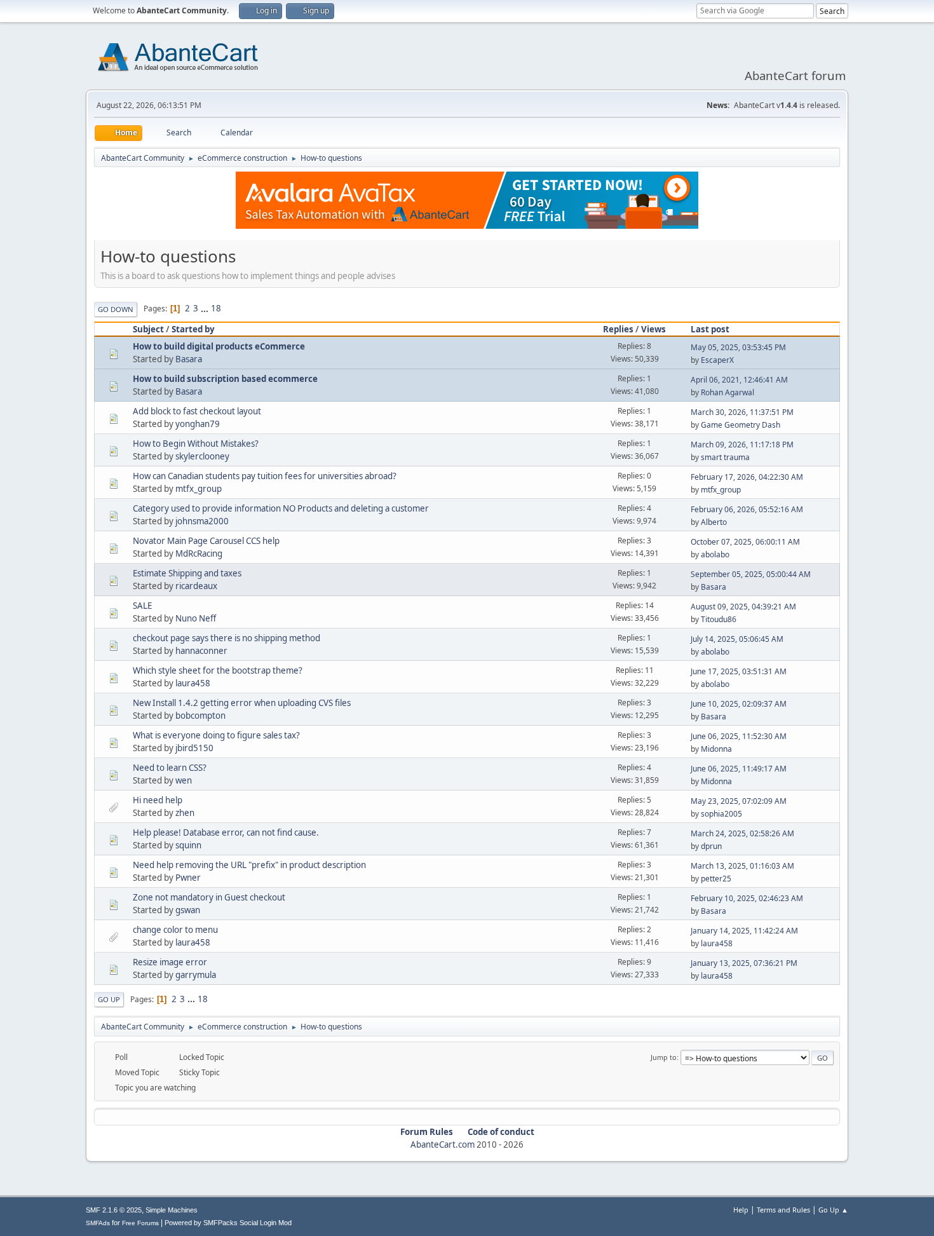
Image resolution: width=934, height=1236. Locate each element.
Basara (188, 359)
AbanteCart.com (442, 1144)
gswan (187, 910)
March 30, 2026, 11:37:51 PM (742, 412)
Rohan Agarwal (727, 392)
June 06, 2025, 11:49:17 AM (739, 768)
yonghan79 (197, 424)
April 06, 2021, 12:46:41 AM (739, 379)
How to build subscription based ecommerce (225, 378)
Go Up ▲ (833, 1209)
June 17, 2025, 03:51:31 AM (739, 671)
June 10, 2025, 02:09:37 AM (739, 703)
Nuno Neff (195, 618)
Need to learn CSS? (169, 767)
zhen (184, 812)
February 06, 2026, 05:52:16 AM (747, 509)
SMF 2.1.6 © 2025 (114, 1210)
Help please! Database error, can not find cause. (226, 832)
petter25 (716, 878)
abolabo (715, 554)
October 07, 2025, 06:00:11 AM (745, 541)
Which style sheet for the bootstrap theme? (217, 670)
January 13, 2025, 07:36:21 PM (744, 963)
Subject (148, 329)
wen (183, 780)
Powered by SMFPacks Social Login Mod (228, 1222)
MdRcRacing (198, 553)
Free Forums (140, 1222)
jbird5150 (194, 748)
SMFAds (98, 1222)
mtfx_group (198, 488)
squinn (188, 845)
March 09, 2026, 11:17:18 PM (742, 444)
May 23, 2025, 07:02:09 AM (739, 801)
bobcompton (200, 715)
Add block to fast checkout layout (197, 411)
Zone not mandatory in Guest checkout (209, 897)
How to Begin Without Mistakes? (196, 443)
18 (216, 308)
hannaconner (201, 650)
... (205, 308)
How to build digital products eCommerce (219, 346)
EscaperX (717, 360)
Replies (618, 329)
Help (740, 1209)
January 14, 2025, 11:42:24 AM (744, 930)
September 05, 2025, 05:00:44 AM (751, 574)
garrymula (195, 975)
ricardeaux (196, 586)
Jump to (664, 1057)
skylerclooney (202, 456)
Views (653, 329)
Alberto (714, 522)
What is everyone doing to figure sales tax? (216, 735)
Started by (193, 329)
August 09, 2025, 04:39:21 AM (743, 606)
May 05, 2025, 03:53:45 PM (738, 347)
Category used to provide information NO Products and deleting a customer (281, 508)
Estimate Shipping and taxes (187, 573)
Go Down (115, 309)
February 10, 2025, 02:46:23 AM (747, 898)
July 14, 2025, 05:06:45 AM (737, 639)
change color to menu (175, 929)
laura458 (192, 683)
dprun (711, 846)
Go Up (109, 999)
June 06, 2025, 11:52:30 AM (739, 736)
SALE (142, 605)
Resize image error (170, 962)
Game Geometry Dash (740, 424)
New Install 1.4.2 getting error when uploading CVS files (242, 703)
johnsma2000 (202, 521)
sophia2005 (721, 813)
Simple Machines (172, 1210)
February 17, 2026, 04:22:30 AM (747, 477)
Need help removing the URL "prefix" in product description (249, 865)
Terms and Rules (783, 1209)
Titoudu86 (718, 619)
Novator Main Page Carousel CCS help (206, 541)
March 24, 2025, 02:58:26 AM (742, 833)
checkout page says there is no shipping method (226, 638)
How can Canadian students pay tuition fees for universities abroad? (264, 476)
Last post (710, 329)
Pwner (188, 877)
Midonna (716, 749)
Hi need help (157, 800)
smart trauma (725, 457)
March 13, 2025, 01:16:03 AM (742, 865)
